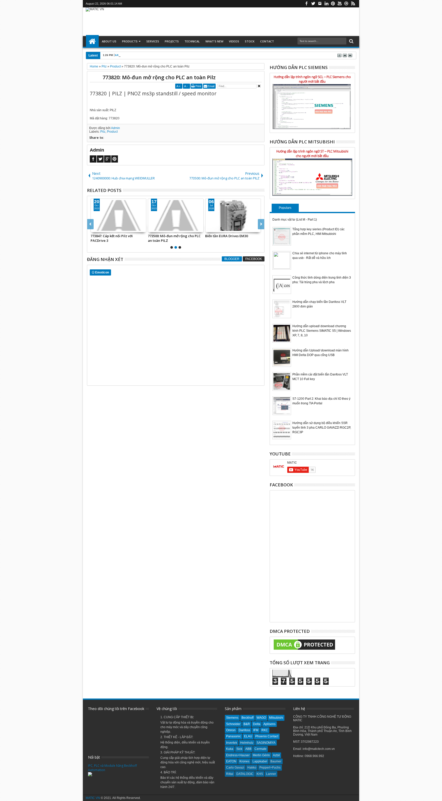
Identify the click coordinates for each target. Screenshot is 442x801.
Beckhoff (247, 717)
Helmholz (246, 743)
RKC (264, 730)
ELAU (248, 736)
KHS (260, 774)
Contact (267, 41)
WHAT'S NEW (214, 41)
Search (350, 41)
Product (112, 131)
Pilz (102, 131)
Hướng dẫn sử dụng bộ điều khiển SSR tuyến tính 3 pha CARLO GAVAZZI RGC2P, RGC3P (321, 427)
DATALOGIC (244, 774)
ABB (248, 749)
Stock (250, 41)
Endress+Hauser (238, 755)
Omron (231, 730)
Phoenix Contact (266, 736)
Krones (244, 761)
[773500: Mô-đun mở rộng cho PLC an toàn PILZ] (175, 215)
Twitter (313, 3)
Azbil (276, 755)
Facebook (306, 3)
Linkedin (326, 3)
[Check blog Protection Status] (304, 650)
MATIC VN (93, 798)
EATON (231, 761)
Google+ (107, 159)
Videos (234, 41)
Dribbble (346, 3)
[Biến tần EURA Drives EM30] (233, 215)
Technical (192, 41)
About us (109, 41)
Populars (285, 208)
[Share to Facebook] (94, 228)
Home (92, 41)
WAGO (261, 717)
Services (152, 41)
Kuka (229, 749)
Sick (239, 749)
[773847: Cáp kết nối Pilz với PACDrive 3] (118, 215)
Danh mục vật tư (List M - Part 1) (294, 219)
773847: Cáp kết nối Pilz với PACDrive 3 (112, 238)
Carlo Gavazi (235, 767)
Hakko (251, 767)
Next (90, 224)
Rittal (229, 774)
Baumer (275, 761)
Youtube (339, 3)
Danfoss (244, 730)
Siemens (232, 717)
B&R (247, 724)
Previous (261, 224)
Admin (115, 128)
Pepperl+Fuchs (270, 767)
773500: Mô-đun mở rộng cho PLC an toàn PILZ (174, 238)
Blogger (231, 259)
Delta (256, 724)
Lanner (271, 774)
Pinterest (333, 3)
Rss (353, 3)
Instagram (319, 3)
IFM (255, 730)
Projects (172, 41)
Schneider (233, 724)
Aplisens (269, 724)
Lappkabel (259, 761)
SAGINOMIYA (266, 743)
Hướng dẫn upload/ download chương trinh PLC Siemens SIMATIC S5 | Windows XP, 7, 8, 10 (321, 330)
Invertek (231, 743)
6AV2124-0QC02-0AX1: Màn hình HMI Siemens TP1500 (149, 55)
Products (130, 41)
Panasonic (233, 736)
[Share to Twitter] (100, 228)
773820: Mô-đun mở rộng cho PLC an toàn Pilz (159, 77)
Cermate (261, 749)
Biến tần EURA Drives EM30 (226, 236)
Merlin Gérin (261, 755)
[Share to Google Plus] (105, 228)
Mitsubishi (276, 717)
